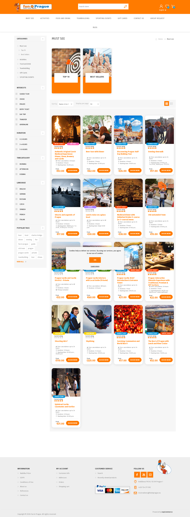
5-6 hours (23, 149)
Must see (23, 46)
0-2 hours (23, 139)
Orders (61, 482)
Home (160, 39)
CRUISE (22, 99)
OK (95, 260)
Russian (23, 199)
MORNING (23, 164)
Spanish (23, 209)
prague (30, 248)
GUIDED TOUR (24, 94)
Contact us (24, 495)
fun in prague (23, 244)
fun (36, 240)
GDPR (22, 478)
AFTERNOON (24, 169)
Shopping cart (173, 6)
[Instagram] (150, 475)
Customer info (64, 473)
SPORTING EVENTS (27, 77)
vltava (40, 257)
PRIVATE (22, 104)
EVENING (23, 174)
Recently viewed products (107, 478)
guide (33, 244)
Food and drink (25, 64)
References (24, 491)
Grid (166, 103)
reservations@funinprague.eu (149, 493)
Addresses (63, 478)
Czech (22, 204)
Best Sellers (25, 54)
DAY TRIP (23, 114)
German (22, 194)
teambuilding (23, 257)
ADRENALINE (24, 124)
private (34, 253)
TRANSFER (23, 119)
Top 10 (23, 50)
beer (20, 235)
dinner (20, 240)
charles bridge (36, 235)
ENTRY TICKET (24, 109)
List (171, 103)
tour (33, 257)
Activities (23, 59)
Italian (22, 219)
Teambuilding (25, 68)
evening (29, 240)
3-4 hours (23, 144)
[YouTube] (144, 475)
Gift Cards (23, 73)
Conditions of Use (26, 482)
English (23, 189)
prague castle (23, 253)
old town (21, 248)
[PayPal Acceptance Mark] (112, 489)
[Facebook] (137, 475)
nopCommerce (167, 512)
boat (26, 235)
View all (20, 262)
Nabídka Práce (25, 473)
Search (100, 473)
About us (23, 486)
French (22, 214)
